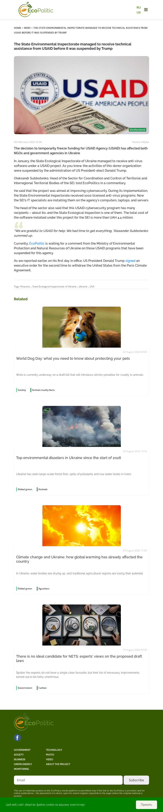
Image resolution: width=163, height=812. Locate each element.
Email (21, 780)
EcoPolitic (37, 243)
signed (130, 261)
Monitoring (21, 769)
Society (19, 754)
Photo (50, 754)
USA (92, 286)
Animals (43, 489)
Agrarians (43, 588)
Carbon (42, 688)
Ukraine (83, 286)
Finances (25, 286)
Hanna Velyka (140, 142)
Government (22, 750)
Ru (139, 7)
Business (19, 759)
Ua (139, 12)
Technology (54, 750)
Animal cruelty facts (43, 390)
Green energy (23, 764)
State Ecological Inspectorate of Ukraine (54, 286)
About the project (58, 764)
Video (49, 759)
